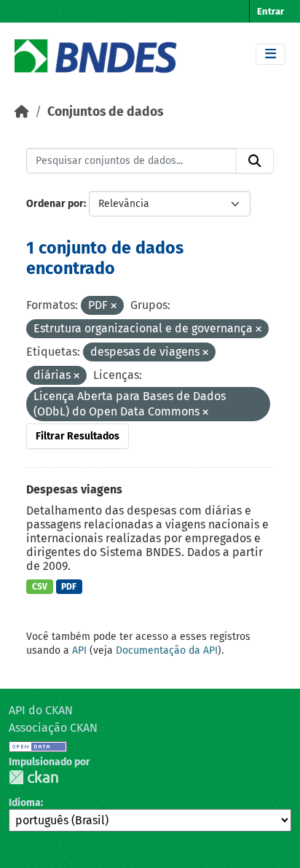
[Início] (22, 112)
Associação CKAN (53, 728)
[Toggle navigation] (270, 54)
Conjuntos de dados (105, 112)
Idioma (25, 803)
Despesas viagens (74, 489)
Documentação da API (167, 650)
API (79, 650)
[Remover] (114, 306)
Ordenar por (55, 204)
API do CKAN (41, 710)
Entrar (270, 11)
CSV (39, 587)
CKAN (33, 777)
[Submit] (255, 161)
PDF (68, 587)
